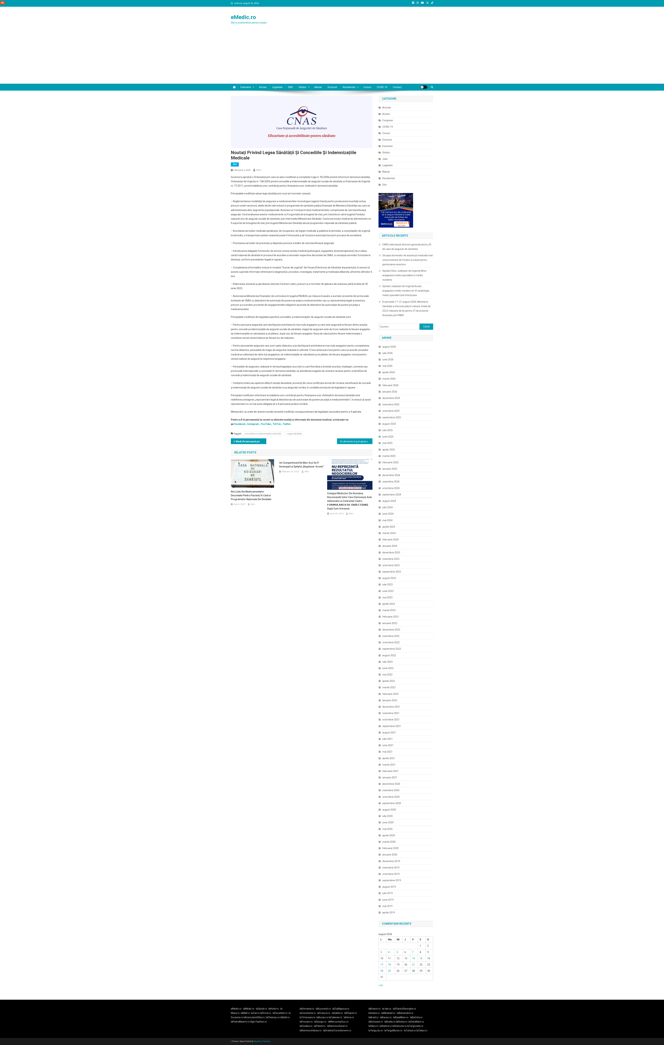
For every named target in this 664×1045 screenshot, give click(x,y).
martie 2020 (389, 841)
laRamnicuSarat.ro (337, 1026)
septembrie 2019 (391, 880)
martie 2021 (389, 764)
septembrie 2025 (391, 417)
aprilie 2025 (388, 449)
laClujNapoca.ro (340, 1008)
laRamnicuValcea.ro (310, 1030)
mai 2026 (387, 366)
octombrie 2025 (391, 410)
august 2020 (389, 809)
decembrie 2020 (391, 783)
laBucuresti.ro (323, 1008)
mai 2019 (387, 906)
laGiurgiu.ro (321, 1021)
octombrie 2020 (391, 796)
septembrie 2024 (391, 494)
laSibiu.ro (373, 1026)
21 (413, 964)
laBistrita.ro (416, 1017)
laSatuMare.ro (416, 1021)
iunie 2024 (388, 513)
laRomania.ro (307, 1008)
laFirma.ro (265, 1013)
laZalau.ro (421, 1030)
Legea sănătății (294, 433)
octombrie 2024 (391, 488)
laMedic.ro (249, 1008)
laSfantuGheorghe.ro (404, 1008)
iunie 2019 (388, 899)
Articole (386, 107)
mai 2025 (387, 443)
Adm (258, 170)
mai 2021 (387, 751)
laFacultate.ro (280, 1013)
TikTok (277, 424)
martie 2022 (389, 687)
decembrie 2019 (391, 861)
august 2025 (389, 423)
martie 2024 (389, 533)
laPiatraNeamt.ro (240, 1021)
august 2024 (389, 501)
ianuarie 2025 (389, 468)
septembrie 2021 (391, 726)
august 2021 (389, 732)
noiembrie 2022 (390, 636)
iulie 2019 (387, 893)
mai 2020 (387, 829)
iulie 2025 (387, 430)
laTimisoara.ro (307, 1017)
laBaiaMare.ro (400, 1017)
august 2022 (389, 655)
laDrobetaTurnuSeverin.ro (337, 1030)
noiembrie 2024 (390, 481)
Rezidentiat (349, 87)
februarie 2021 (390, 771)
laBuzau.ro (322, 1017)
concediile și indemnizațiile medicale (263, 433)
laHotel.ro (273, 1008)
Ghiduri (302, 87)
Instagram (253, 424)
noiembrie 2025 (390, 404)
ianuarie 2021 (389, 777)
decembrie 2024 (391, 475)
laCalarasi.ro (335, 1017)
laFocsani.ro (306, 1021)
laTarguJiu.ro (376, 1030)
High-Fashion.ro (258, 1021)
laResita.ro (401, 1021)
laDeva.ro (349, 1017)
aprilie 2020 (388, 835)
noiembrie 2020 (390, 790)
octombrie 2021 (391, 719)
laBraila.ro (389, 1021)
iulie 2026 (387, 353)
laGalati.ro (337, 1013)
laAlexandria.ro (405, 1013)
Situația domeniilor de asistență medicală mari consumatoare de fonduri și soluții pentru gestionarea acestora (407, 260)
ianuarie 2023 (389, 623)
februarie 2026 (390, 385)
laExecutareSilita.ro (254, 1017)
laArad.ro (373, 1017)
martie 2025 (389, 456)
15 (421, 958)
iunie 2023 (388, 591)
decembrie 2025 (391, 398)
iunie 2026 (388, 359)
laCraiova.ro (323, 1013)
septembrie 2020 (391, 803)
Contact (397, 87)
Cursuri (367, 87)
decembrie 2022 (391, 629)
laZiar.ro (255, 1013)
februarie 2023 (390, 616)
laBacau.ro (386, 1017)
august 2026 (389, 346)
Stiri (235, 164)
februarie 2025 (390, 462)
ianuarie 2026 (389, 391)
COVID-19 (382, 87)
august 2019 (389, 886)
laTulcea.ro (410, 1030)
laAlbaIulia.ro (388, 1013)
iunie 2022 (388, 668)
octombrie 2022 (391, 642)
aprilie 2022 (388, 681)
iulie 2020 (387, 816)
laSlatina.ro (386, 1026)
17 (381, 964)
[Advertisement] (332, 58)
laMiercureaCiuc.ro (338, 1021)
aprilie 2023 (388, 603)
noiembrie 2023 (390, 559)
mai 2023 (387, 597)
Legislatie (277, 87)
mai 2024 (387, 520)
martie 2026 (389, 378)
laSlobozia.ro (399, 1026)
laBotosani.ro (375, 1021)
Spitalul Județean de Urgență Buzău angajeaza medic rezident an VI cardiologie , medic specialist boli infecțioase (406, 291)
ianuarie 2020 (389, 854)
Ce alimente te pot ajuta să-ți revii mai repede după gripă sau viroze (356, 441)
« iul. (381, 985)
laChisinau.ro (273, 1017)
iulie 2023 (387, 584)
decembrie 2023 (391, 552)
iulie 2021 (387, 739)
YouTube (266, 424)
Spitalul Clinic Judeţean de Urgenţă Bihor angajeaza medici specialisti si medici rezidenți (404, 275)
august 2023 (389, 578)
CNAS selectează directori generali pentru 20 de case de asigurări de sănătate (406, 246)
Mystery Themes (262, 1041)
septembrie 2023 (391, 571)
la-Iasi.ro (386, 1008)
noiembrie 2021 (390, 713)
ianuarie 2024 (389, 546)
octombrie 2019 (391, 874)
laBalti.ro (285, 1017)
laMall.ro (245, 1013)
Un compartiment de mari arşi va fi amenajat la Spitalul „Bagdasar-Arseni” (301, 464)
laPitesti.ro (320, 1026)
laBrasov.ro (374, 1008)
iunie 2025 (388, 436)
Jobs (385, 159)
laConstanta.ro (308, 1013)
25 (389, 970)
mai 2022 (387, 674)
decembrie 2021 (391, 706)
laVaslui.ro (374, 1013)
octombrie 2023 (391, 565)
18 (389, 964)
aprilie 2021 (388, 758)
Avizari (263, 87)
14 (413, 958)
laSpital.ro (261, 1008)
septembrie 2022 (391, 648)
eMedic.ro (243, 17)
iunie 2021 (388, 745)
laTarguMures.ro (393, 1030)
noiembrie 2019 (390, 867)
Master (318, 87)
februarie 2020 (390, 848)
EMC (290, 87)
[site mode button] (423, 87)
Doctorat (332, 87)
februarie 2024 (390, 539)
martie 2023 (389, 610)
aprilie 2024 (388, 526)
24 (381, 970)
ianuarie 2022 (389, 700)
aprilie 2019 (388, 912)
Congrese (387, 120)
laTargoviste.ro (415, 1026)
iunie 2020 (388, 822)
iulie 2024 (387, 507)
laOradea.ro (306, 1026)
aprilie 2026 (388, 372)
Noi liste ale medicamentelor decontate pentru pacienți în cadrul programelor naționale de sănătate (251, 495)
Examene (246, 87)
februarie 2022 (390, 694)
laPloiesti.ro (350, 1013)
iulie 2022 (387, 661)
